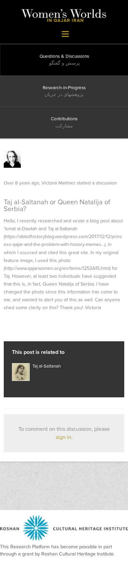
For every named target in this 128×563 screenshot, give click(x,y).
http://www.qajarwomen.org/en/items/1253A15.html (57, 268)
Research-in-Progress (64, 88)
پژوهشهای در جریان (64, 94)
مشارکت (64, 126)
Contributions (64, 119)
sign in (63, 437)
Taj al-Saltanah (46, 366)
